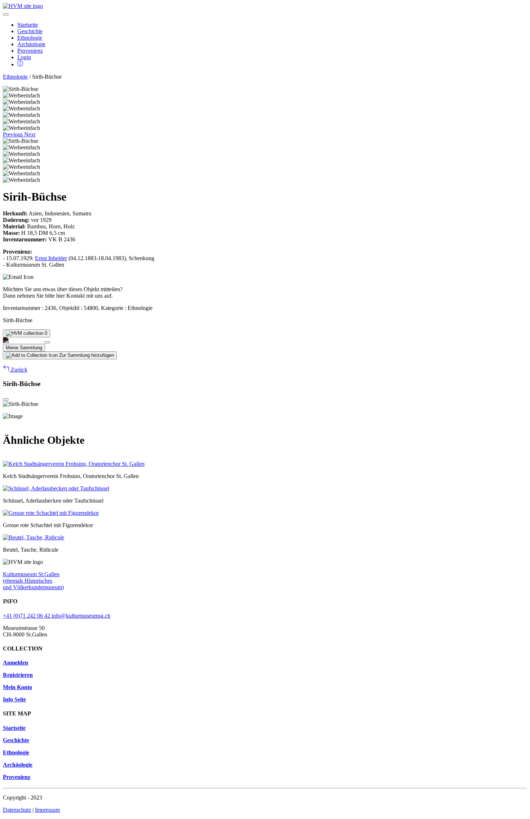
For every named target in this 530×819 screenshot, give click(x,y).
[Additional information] (20, 64)
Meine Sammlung (24, 347)
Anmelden (15, 663)
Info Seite (14, 699)
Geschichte (30, 31)
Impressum (47, 810)
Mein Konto (17, 687)
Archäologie (31, 44)
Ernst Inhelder (51, 258)
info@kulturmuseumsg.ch (81, 616)
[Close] (47, 342)
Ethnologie (29, 38)
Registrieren (18, 675)
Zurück (18, 370)
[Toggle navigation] (6, 14)
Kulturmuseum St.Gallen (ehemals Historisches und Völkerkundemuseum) (33, 580)
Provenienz (30, 51)
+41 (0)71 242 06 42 (27, 616)
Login (24, 57)
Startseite (27, 25)
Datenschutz (17, 810)
